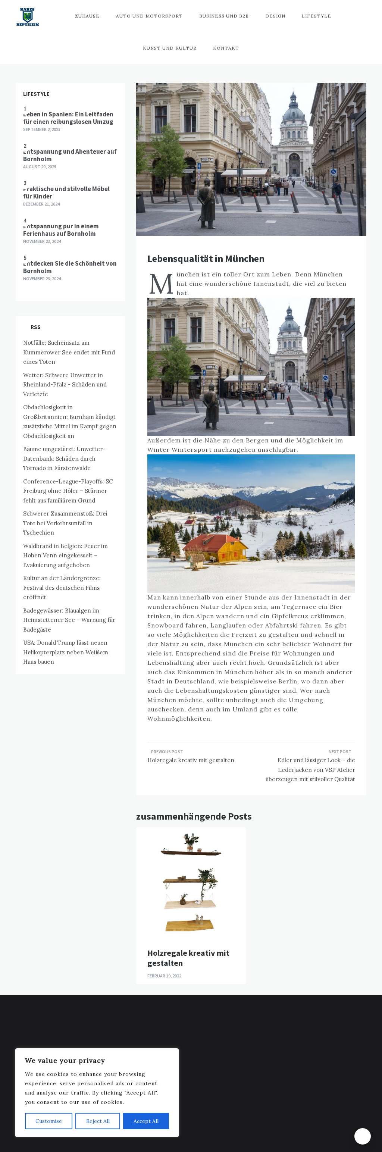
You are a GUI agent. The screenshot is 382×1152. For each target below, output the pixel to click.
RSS (36, 327)
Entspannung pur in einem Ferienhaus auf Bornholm (61, 230)
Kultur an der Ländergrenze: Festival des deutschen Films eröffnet (62, 588)
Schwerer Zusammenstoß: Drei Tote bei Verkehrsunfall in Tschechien (65, 523)
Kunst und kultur (170, 48)
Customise (48, 1121)
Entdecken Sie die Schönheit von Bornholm (70, 267)
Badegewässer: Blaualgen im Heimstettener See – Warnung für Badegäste (69, 620)
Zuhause (87, 16)
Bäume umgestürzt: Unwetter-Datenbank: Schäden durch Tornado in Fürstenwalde (64, 458)
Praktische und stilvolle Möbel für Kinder (66, 192)
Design (275, 16)
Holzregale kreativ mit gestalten (190, 760)
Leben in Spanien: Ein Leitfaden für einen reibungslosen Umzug (68, 118)
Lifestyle (316, 16)
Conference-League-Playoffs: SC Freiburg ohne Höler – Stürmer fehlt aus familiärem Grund (68, 491)
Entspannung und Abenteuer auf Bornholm (70, 155)
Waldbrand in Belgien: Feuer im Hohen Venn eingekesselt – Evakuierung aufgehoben (65, 555)
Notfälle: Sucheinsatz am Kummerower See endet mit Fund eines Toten (69, 352)
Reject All (98, 1121)
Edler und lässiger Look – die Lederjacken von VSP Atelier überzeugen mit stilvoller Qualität (310, 770)
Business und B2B (224, 16)
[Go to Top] (362, 1136)
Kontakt (226, 48)
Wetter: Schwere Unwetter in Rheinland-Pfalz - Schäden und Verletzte (65, 385)
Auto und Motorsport (149, 16)
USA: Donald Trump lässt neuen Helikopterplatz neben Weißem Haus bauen (65, 652)
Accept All (146, 1121)
